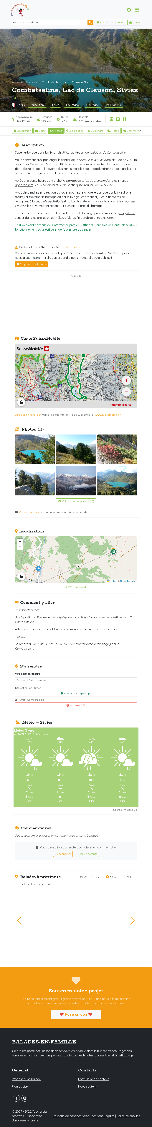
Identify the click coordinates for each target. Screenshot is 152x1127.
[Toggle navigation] (137, 9)
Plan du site (20, 1086)
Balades (31, 82)
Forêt (55, 105)
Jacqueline (72, 247)
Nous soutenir (87, 1086)
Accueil (17, 82)
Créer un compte (87, 853)
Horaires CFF (77, 705)
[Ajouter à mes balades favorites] (15, 98)
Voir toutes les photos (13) (77, 501)
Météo (115, 130)
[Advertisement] (76, 304)
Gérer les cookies (128, 1116)
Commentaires (136, 130)
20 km (130, 877)
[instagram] (24, 1098)
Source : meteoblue (125, 809)
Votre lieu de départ (27, 673)
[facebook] (16, 1098)
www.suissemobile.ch (108, 414)
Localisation (76, 130)
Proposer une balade (33, 264)
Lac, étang (72, 105)
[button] (38, 568)
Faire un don (76, 1014)
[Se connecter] (129, 10)
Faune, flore (37, 105)
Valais (20, 105)
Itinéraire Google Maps (77, 693)
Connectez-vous (29, 512)
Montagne (92, 105)
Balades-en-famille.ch (28, 414)
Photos (57, 130)
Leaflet (112, 580)
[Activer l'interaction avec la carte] (21, 402)
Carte (42, 130)
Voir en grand (77, 587)
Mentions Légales (103, 1116)
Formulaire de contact (93, 1079)
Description (24, 130)
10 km (114, 877)
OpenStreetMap (128, 580)
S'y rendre (97, 130)
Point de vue (114, 105)
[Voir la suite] (140, 131)
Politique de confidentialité (71, 1116)
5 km (98, 877)
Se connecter (63, 853)
